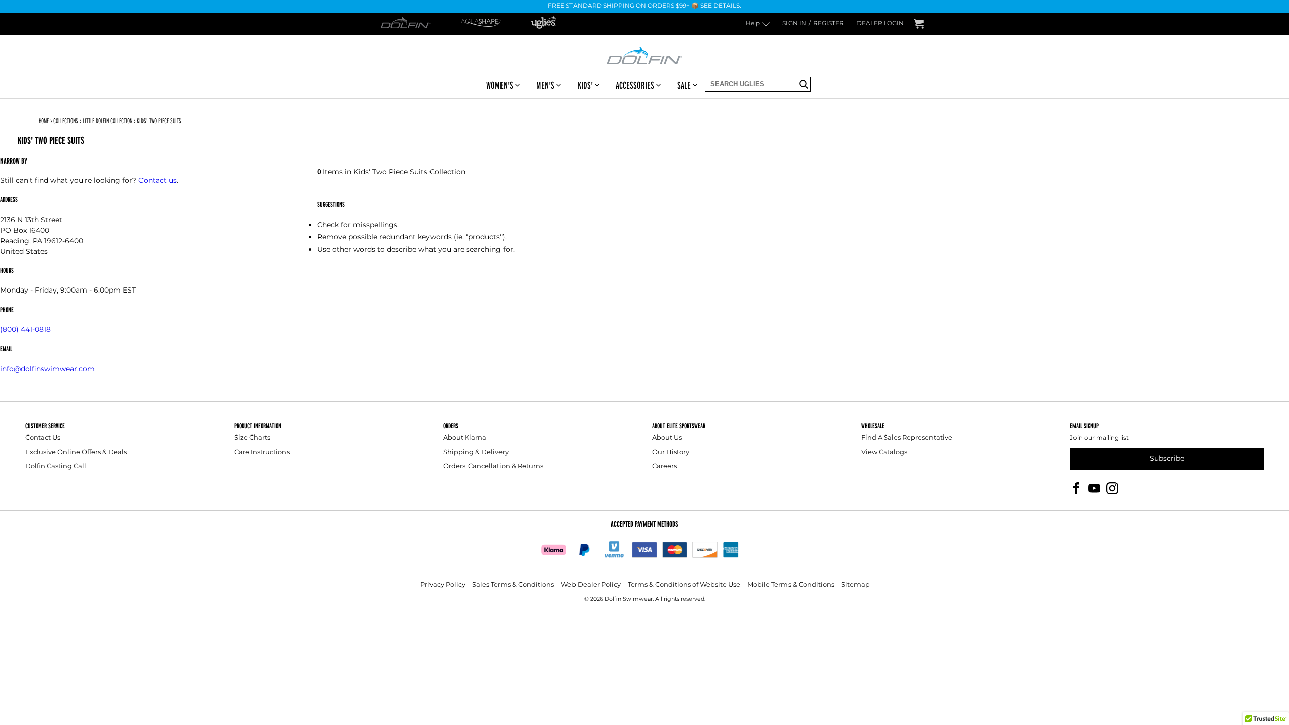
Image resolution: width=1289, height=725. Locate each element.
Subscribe (1167, 458)
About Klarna (464, 437)
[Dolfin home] (644, 55)
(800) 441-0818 (25, 329)
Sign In (794, 24)
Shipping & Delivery (476, 452)
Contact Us (42, 437)
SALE (684, 85)
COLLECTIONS (65, 121)
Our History (670, 452)
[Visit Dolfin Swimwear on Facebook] (1076, 488)
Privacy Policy (442, 584)
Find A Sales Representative (906, 437)
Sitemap (855, 584)
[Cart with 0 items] (919, 24)
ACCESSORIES (635, 85)
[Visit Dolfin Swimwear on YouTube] (1094, 488)
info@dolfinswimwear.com (47, 369)
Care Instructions (262, 452)
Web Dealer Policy (591, 584)
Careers (664, 466)
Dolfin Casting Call (55, 466)
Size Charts (252, 437)
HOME (44, 121)
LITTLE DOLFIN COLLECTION (107, 121)
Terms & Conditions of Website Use (684, 584)
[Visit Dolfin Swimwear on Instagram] (1112, 488)
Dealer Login (880, 24)
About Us (667, 437)
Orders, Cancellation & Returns (493, 466)
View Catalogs (884, 452)
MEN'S (545, 85)
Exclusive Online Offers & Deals (76, 452)
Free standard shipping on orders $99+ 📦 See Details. (644, 6)
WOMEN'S (499, 85)
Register (828, 24)
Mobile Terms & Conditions (790, 584)
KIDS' (585, 85)
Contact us (157, 180)
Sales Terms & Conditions (513, 584)
